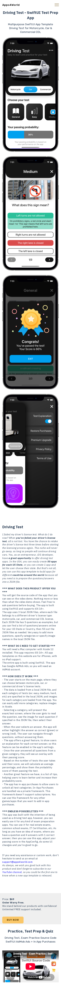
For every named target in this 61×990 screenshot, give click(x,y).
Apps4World (11, 5)
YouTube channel (12, 872)
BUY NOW (13, 919)
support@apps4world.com (17, 861)
